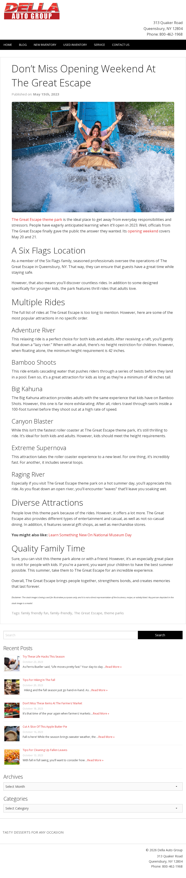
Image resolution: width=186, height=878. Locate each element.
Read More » (113, 667)
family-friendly (61, 613)
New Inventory (45, 45)
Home (8, 45)
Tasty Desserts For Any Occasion (33, 832)
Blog (23, 45)
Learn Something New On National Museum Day (90, 534)
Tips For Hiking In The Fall (39, 680)
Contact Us (121, 45)
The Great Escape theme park (37, 219)
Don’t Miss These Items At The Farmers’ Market (52, 703)
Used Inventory (75, 45)
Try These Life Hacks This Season (44, 656)
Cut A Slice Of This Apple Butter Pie (45, 727)
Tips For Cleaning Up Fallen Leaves (45, 750)
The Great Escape (88, 613)
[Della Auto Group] (31, 10)
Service (99, 45)
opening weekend (143, 231)
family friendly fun (34, 613)
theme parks (114, 613)
